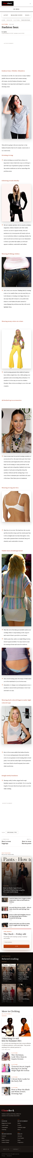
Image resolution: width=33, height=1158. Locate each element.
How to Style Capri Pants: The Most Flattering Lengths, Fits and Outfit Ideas (14, 890)
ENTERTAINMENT (23, 1121)
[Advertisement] (16, 55)
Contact (16, 1149)
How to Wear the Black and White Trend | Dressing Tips (20, 1091)
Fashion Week (5, 1142)
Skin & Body (21, 990)
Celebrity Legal (21, 1127)
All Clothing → (7, 1013)
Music (19, 1129)
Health (20, 1133)
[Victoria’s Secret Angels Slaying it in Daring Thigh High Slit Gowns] (6, 1068)
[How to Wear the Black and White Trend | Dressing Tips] (6, 1091)
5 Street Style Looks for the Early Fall (20, 1080)
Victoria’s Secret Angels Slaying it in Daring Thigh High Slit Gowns (20, 1068)
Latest (6, 15)
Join (16, 946)
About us (6, 1149)
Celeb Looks (5, 1125)
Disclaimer (9, 1155)
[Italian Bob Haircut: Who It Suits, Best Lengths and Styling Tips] (5, 925)
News (19, 1123)
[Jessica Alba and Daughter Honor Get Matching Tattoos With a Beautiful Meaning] (5, 916)
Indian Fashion (7, 1133)
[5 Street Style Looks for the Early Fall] (6, 1079)
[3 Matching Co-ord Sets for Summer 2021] (16, 1027)
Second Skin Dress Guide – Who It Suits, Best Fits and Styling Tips (20, 908)
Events (19, 1125)
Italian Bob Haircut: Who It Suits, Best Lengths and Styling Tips (19, 924)
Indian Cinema (5, 1140)
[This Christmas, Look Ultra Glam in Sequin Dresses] (6, 1056)
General (20, 1136)
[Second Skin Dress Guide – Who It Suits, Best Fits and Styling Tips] (5, 909)
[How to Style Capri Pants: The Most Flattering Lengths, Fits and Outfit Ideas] (16, 876)
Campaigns (5, 1127)
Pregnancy (20, 1142)
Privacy (3, 1155)
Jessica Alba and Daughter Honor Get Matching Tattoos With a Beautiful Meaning (20, 916)
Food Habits (21, 1138)
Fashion (9, 20)
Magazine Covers (16, 15)
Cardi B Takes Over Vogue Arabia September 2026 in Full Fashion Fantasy (20, 900)
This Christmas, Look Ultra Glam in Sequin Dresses (18, 1057)
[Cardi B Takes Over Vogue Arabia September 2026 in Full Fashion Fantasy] (5, 900)
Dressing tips (12, 832)
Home (3, 20)
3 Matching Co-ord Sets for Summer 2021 (12, 1039)
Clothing (17, 20)
